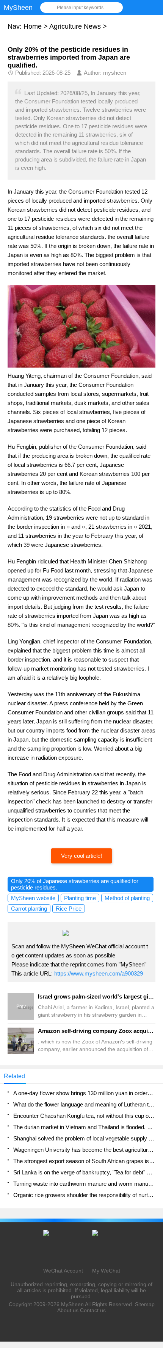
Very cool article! (81, 856)
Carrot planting (29, 908)
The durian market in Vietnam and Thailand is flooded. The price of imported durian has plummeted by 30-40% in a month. (84, 1127)
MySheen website (33, 898)
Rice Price (69, 908)
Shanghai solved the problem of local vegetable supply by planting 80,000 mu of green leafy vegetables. (84, 1138)
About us (67, 1310)
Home (33, 26)
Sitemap (145, 1304)
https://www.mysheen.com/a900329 (98, 973)
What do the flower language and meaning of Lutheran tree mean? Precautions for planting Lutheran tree (84, 1104)
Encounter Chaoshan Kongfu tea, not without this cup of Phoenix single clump (84, 1116)
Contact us (93, 1310)
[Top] (155, 1205)
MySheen (72, 1304)
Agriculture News (75, 26)
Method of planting (127, 898)
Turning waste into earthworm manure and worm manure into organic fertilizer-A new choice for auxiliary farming (84, 1183)
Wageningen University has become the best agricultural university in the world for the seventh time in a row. (84, 1149)
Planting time (80, 898)
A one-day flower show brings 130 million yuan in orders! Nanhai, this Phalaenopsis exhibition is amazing (84, 1093)
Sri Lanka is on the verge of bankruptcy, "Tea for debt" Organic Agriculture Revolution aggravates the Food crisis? (84, 1172)
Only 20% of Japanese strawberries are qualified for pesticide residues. (74, 884)
